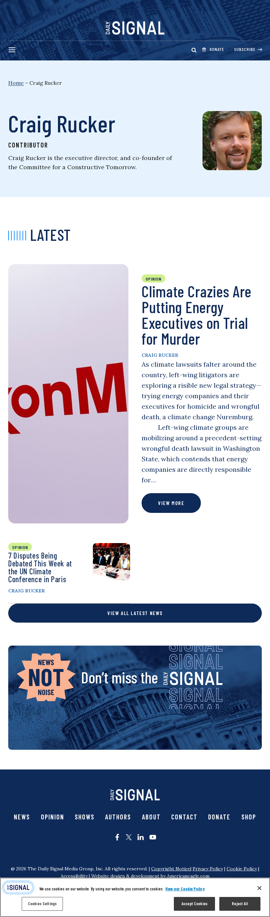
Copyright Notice (170, 869)
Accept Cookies (194, 903)
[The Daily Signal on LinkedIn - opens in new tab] (140, 837)
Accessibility (74, 876)
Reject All (240, 903)
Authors (118, 817)
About (151, 817)
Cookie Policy (242, 869)
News (22, 817)
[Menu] (12, 50)
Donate (219, 817)
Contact (184, 817)
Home (16, 83)
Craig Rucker (160, 355)
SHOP (248, 817)
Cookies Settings (42, 903)
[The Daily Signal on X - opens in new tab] (129, 837)
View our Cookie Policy (185, 888)
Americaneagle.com (188, 876)
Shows (84, 817)
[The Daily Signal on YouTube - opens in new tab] (152, 837)
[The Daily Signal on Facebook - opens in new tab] (117, 837)
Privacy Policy (208, 869)
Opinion (52, 817)
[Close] (259, 888)
